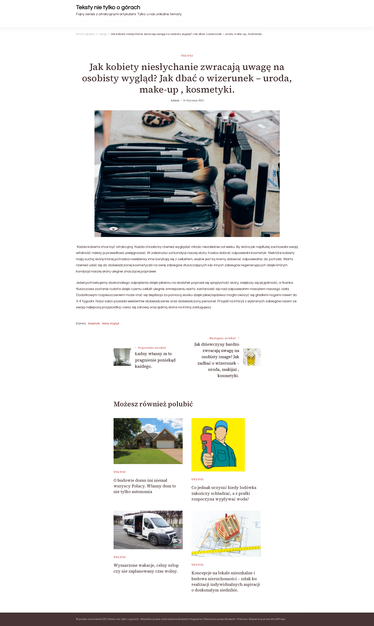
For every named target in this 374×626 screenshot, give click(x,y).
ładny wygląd (110, 323)
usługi (187, 55)
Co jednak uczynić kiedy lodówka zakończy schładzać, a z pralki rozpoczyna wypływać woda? (223, 493)
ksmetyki (94, 323)
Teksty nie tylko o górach (108, 7)
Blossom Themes (236, 619)
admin (175, 100)
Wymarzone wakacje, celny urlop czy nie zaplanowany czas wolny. (146, 568)
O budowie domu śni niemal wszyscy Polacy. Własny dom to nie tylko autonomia (145, 486)
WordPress (278, 619)
